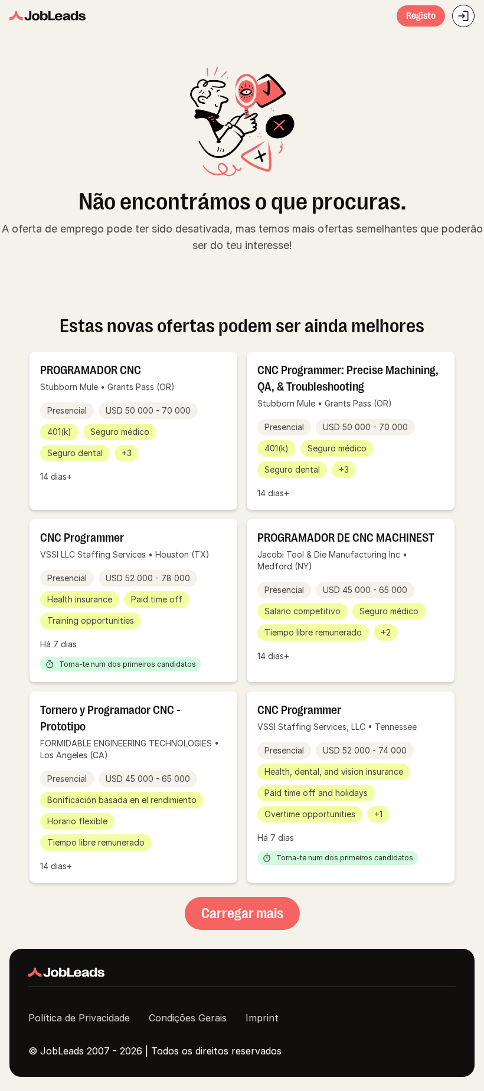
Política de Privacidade (79, 1018)
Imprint (262, 1018)
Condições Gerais (188, 1018)
